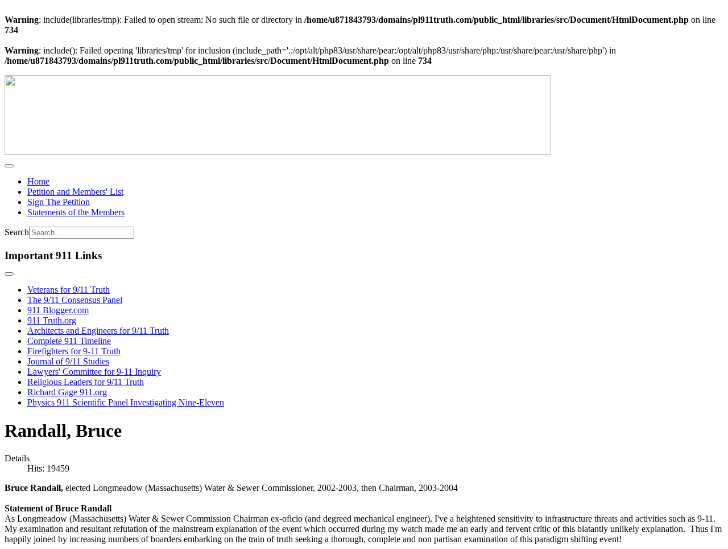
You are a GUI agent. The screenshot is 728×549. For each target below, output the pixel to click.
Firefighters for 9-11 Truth (74, 351)
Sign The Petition (58, 202)
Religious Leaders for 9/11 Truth (85, 382)
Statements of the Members (76, 212)
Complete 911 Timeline (69, 341)
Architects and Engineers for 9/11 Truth (98, 330)
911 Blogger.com (58, 310)
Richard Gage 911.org (67, 392)
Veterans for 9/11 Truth (68, 289)
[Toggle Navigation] (9, 165)
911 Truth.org (51, 320)
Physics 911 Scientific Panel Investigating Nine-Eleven (125, 402)
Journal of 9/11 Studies (68, 361)
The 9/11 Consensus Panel (74, 300)
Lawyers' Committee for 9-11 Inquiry (94, 371)
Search (17, 232)
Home (38, 181)
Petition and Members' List (75, 191)
